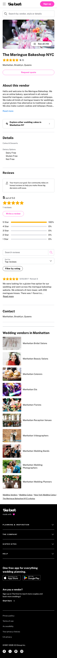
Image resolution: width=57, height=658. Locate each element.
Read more (8, 111)
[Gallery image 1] (28, 34)
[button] (28, 261)
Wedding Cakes (25, 495)
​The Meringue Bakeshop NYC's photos (19, 498)
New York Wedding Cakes (45, 495)
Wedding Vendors (10, 495)
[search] (51, 252)
